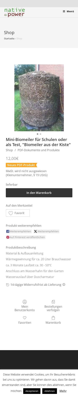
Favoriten (24, 322)
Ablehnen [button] (49, 391)
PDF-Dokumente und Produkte (39, 150)
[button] (18, 213)
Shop (9, 150)
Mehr (63, 391)
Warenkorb (53, 322)
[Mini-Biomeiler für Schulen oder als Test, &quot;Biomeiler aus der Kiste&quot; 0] (39, 97)
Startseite (9, 38)
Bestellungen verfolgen (53, 308)
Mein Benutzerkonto (25, 308)
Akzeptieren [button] (31, 391)
